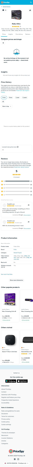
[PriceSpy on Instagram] (18, 459)
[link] (16, 209)
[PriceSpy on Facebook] (15, 459)
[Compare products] (30, 10)
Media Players (6, 6)
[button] (4, 10)
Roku (15, 249)
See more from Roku (7, 274)
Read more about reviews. (21, 167)
